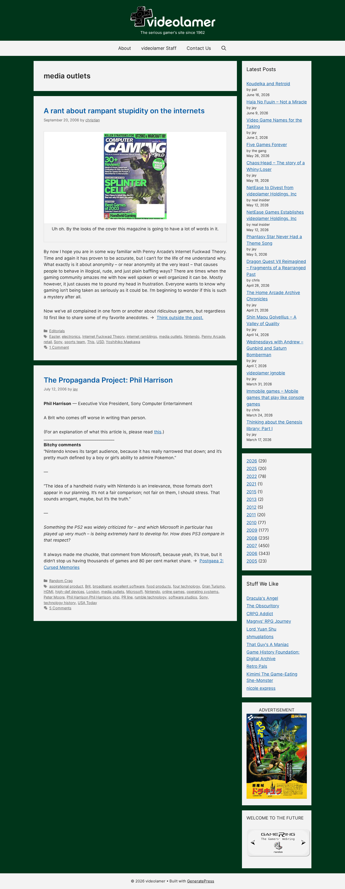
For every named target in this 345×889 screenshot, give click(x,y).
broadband (102, 586)
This (90, 342)
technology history (60, 603)
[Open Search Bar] (224, 48)
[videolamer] (172, 17)
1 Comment (59, 347)
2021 (251, 483)
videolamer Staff (159, 48)
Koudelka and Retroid (268, 83)
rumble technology (150, 597)
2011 (251, 514)
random (278, 852)
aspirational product (66, 586)
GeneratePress (200, 881)
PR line (127, 597)
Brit (88, 586)
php (116, 597)
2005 (252, 561)
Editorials (57, 331)
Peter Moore (54, 597)
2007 (252, 545)
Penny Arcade (213, 336)
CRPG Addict (260, 613)
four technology (186, 586)
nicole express (261, 688)
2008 (252, 538)
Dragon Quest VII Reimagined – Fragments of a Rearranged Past (276, 268)
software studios (182, 597)
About (124, 48)
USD (100, 342)
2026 (252, 460)
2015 (251, 491)
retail (48, 342)
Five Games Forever (267, 144)
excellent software (128, 586)
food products (158, 586)
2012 (251, 507)
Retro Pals (257, 666)
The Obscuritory (263, 605)
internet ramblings (142, 336)
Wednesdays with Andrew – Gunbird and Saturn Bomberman (275, 348)
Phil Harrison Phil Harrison (89, 597)
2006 (252, 553)
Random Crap (61, 581)
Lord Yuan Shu (261, 629)
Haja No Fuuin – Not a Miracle (277, 101)
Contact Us (199, 48)
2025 (252, 468)
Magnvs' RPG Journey (269, 621)
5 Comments (60, 608)
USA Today (87, 603)
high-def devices (69, 591)
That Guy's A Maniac (268, 644)
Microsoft (134, 591)
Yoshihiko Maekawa (123, 342)
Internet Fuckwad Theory (103, 336)
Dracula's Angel (262, 598)
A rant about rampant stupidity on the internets (124, 110)
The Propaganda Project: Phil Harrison (108, 380)
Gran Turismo (213, 586)
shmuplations (260, 636)
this (157, 431)
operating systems (202, 591)
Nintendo (192, 336)
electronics (71, 336)
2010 (252, 522)
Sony (58, 342)
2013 (252, 499)
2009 (252, 530)
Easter (54, 336)
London (92, 591)
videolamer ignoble (266, 372)
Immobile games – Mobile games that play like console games (275, 398)
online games (173, 591)
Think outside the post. (180, 317)
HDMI (48, 591)
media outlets (170, 336)
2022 (252, 476)
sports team (74, 342)
